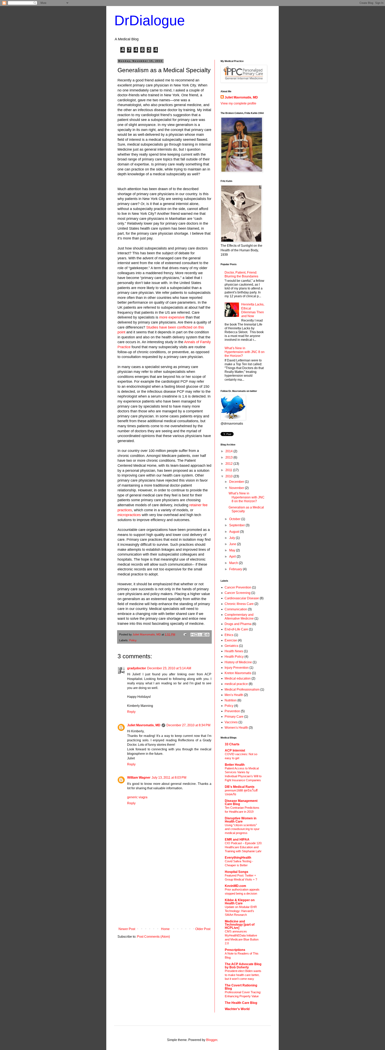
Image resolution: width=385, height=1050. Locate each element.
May (232, 550)
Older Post (202, 929)
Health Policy (234, 656)
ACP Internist (235, 750)
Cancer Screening (237, 592)
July (232, 538)
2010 (229, 476)
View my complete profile (238, 103)
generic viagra (137, 797)
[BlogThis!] (196, 635)
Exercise (231, 640)
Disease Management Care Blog (241, 802)
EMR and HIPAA (237, 839)
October (235, 519)
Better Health (235, 764)
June (233, 544)
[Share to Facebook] (204, 635)
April (233, 556)
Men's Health (234, 695)
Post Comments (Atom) (153, 936)
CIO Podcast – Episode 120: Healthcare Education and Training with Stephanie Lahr (243, 847)
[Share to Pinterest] (208, 635)
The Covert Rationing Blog (241, 987)
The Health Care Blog (241, 1002)
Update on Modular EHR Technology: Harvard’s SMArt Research (241, 911)
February (236, 569)
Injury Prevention (237, 667)
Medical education (238, 678)
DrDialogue (149, 20)
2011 (229, 470)
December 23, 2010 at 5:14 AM (169, 668)
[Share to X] (200, 635)
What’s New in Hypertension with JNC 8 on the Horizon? (244, 351)
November (237, 488)
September (237, 525)
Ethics (229, 635)
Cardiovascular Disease (242, 598)
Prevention (232, 711)
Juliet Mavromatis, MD (143, 725)
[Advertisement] (164, 895)
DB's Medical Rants (239, 786)
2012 (229, 463)
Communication (236, 609)
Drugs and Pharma (238, 624)
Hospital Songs (236, 871)
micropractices (129, 515)
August (234, 531)
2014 (229, 451)
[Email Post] (185, 634)
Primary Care (234, 716)
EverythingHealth (238, 857)
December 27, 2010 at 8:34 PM (188, 725)
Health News (234, 651)
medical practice (236, 684)
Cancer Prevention (238, 587)
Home (165, 929)
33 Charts (232, 744)
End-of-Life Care (236, 629)
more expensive (172, 317)
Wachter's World (237, 1009)
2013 (229, 457)
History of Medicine (238, 662)
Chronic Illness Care (239, 604)
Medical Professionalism (242, 689)
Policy (133, 640)
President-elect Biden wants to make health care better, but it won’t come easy (243, 975)
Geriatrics (231, 645)
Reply (131, 711)
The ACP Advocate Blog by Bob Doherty (243, 965)
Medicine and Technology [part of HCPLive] (239, 924)
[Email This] (192, 635)
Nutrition (231, 700)
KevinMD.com (235, 886)
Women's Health (236, 727)
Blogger (211, 1040)
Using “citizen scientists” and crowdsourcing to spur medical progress (242, 829)
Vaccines (231, 722)
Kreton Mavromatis (238, 673)
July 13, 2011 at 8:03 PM (169, 777)
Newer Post (127, 929)
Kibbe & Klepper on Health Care (240, 901)
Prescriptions (235, 950)
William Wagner (138, 777)
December (237, 481)
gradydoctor (136, 668)
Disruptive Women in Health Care (240, 820)
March (234, 563)
